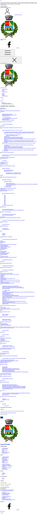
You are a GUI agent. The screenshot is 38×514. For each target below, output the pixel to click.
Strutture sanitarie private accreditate (5, 373)
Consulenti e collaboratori (6, 168)
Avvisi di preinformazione (6, 288)
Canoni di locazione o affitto (4, 324)
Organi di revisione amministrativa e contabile (7, 327)
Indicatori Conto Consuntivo (6, 319)
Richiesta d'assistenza (5, 494)
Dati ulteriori (2, 401)
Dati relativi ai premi (3, 247)
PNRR (3, 93)
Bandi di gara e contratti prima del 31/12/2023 (7, 283)
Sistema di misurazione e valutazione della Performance (8, 244)
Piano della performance (3, 245)
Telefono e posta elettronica (4, 162)
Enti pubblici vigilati (3, 251)
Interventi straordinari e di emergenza (5, 374)
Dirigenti (1, 240)
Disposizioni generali (3, 108)
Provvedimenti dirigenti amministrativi (6, 267)
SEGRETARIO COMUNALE (6, 179)
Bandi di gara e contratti (3, 271)
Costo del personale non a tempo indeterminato (9, 214)
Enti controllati (2, 249)
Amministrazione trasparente (6, 496)
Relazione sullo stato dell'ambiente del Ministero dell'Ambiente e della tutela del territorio (15, 371)
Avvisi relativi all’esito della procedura (7, 294)
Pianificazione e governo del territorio (5, 361)
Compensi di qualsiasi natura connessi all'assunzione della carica (13, 137)
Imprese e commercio (5, 459)
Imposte (3, 94)
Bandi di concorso (3, 241)
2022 (5, 203)
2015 (5, 197)
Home (3, 102)
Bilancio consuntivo (5, 315)
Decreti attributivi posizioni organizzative (8, 193)
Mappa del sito (2, 511)
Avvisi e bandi (4, 291)
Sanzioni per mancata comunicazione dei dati (7, 152)
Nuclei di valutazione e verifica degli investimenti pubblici (8, 355)
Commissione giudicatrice (6, 293)
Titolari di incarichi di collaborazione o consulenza (7, 165)
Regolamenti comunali (7, 117)
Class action (2, 338)
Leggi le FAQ (4, 492)
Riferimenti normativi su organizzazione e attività (9, 114)
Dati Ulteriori (4, 403)
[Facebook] (2, 99)
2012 (5, 195)
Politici (3, 451)
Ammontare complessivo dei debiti (7, 345)
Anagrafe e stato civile (5, 456)
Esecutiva (1, 276)
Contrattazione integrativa (4, 225)
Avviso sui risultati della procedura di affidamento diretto (10, 295)
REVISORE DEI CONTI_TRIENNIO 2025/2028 (13, 173)
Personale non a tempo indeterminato (5, 211)
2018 (5, 200)
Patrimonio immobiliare (3, 323)
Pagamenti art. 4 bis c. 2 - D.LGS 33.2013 (8, 346)
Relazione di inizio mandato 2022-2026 (11, 135)
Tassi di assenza (2, 216)
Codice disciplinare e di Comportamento (6, 236)
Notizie (3, 472)
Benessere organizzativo (3, 248)
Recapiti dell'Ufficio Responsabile (7, 259)
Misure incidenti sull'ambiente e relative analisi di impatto (10, 368)
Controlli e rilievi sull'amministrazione (5, 325)
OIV (1, 230)
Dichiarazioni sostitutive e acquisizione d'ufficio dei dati (8, 257)
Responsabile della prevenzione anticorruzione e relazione (10, 385)
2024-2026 (3, 234)
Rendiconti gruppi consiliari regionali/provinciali (7, 157)
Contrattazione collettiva (3, 221)
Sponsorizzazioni (2, 277)
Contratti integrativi (5, 228)
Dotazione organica (3, 206)
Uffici (3, 449)
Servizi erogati (2, 336)
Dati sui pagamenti (3, 343)
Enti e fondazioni (4, 450)
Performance (2, 242)
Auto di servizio (6, 405)
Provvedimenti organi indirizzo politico (6, 263)
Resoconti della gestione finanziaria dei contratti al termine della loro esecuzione (14, 301)
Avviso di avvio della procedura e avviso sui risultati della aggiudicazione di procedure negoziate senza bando (18, 296)
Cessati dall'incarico (5, 150)
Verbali (3, 235)
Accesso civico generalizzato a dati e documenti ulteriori (10, 393)
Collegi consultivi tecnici (5, 299)
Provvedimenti (2, 261)
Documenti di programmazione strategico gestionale (9, 118)
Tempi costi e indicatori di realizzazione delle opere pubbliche (9, 360)
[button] (4, 89)
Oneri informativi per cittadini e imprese (6, 121)
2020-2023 (3, 233)
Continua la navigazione (4, 6)
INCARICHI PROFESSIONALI (9, 170)
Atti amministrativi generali (6, 115)
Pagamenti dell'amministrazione (5, 341)
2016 (5, 198)
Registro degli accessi (5, 394)
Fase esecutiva (4, 300)
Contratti (3, 298)
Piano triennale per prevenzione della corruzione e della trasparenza (10, 110)
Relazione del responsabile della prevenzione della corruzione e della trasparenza (14, 387)
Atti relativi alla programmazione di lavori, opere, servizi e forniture (12, 286)
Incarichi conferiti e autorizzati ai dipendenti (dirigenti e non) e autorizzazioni (13, 220)
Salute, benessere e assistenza (6, 467)
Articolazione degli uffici (4, 158)
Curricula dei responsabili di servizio (7, 205)
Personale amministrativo (6, 452)
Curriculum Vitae (6, 136)
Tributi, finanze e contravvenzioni (7, 465)
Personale (1, 175)
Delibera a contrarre (7, 290)
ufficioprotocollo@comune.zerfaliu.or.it (8, 489)
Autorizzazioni (4, 468)
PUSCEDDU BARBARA (8, 181)
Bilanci (1, 309)
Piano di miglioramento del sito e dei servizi (8, 499)
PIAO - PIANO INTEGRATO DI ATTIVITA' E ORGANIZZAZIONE (13, 210)
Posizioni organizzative (3, 190)
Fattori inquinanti (4, 367)
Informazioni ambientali (3, 362)
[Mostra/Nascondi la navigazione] (7, 52)
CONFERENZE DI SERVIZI (4, 282)
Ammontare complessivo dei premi (5, 246)
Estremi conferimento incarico (10, 183)
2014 (5, 196)
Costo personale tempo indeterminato (7, 209)
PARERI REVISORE (5, 330)
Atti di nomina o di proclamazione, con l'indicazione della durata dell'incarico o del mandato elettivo (18, 132)
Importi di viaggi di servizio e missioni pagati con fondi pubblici (13, 147)
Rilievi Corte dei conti (5, 334)
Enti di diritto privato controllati (5, 252)
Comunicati (4, 473)
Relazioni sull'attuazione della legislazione (8, 370)
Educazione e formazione (6, 464)
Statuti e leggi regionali (5, 119)
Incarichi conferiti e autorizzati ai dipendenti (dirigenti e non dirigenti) (10, 217)
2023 (5, 204)
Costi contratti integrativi (5, 229)
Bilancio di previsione (5, 314)
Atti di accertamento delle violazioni (7, 388)
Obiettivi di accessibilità (5, 399)
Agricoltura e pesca (5, 469)
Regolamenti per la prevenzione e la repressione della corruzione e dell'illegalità (13, 386)
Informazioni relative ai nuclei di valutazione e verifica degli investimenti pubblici (14, 358)
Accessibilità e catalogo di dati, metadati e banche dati (8, 396)
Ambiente (3, 466)
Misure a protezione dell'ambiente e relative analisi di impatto (11, 369)
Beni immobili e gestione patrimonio (5, 321)
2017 (5, 199)
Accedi (1, 100)
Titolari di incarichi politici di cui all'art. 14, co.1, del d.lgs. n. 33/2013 (12, 130)
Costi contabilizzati (3, 339)
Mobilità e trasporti (5, 462)
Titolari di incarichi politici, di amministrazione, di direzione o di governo (11, 127)
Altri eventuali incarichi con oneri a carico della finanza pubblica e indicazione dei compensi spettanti (19, 140)
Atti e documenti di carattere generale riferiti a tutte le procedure (9, 274)
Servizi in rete (2, 340)
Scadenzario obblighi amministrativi (7, 124)
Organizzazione (2, 125)
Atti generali (2, 111)
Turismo (3, 461)
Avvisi (3, 474)
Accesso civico (2, 390)
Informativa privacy (5, 497)
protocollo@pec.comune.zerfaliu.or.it (7, 490)
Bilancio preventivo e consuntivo (5, 311)
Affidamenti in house (5, 303)
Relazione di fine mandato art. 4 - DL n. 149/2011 (13, 134)
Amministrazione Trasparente (6, 103)
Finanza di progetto (3, 279)
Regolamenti (4, 398)
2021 (5, 202)
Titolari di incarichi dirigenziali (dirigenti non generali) (8, 188)
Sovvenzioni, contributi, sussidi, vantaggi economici (8, 305)
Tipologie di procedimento (4, 256)
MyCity (2, 512)
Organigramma (4, 160)
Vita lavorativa (4, 458)
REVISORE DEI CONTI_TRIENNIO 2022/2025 (13, 172)
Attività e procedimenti (3, 254)
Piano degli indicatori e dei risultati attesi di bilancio (7, 316)
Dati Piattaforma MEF (5, 351)
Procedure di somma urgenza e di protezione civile (7, 278)
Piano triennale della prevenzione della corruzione (9, 384)
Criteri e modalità (2, 307)
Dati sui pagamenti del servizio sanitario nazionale (7, 348)
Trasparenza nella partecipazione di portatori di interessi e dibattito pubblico (13, 287)
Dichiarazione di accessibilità (6, 498)
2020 (5, 201)
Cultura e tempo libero (5, 457)
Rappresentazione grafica (4, 253)
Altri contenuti (2, 380)
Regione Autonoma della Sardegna (5, 7)
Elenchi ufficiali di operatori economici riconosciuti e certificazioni (10, 281)
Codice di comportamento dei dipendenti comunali (9, 239)
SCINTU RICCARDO (7, 186)
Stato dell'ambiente (5, 366)
